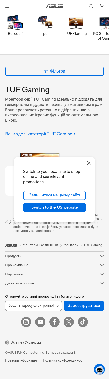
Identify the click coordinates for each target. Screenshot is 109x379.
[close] (89, 163)
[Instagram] (26, 322)
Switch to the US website (54, 207)
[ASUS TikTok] (83, 322)
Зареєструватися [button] (84, 305)
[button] (7, 6)
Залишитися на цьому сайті (54, 195)
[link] (55, 6)
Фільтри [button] (57, 71)
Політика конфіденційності (63, 360)
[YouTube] (40, 322)
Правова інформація (21, 360)
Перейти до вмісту (3, 15)
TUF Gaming (93, 245)
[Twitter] (69, 322)
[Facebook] (54, 322)
